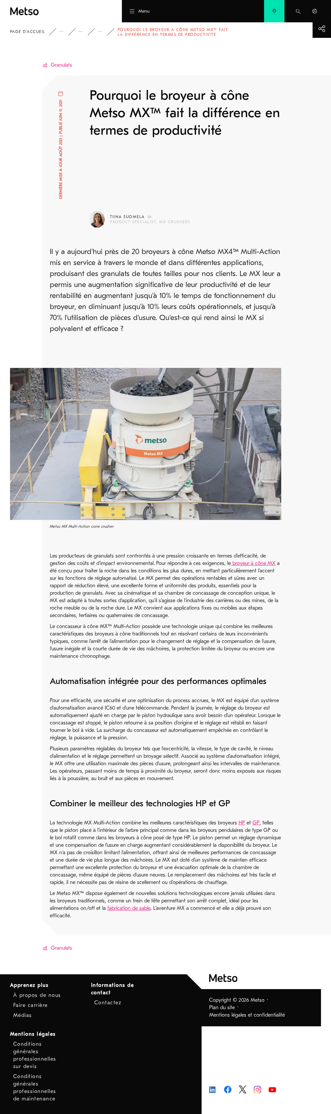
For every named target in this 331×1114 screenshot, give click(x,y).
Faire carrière (30, 1005)
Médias (22, 1015)
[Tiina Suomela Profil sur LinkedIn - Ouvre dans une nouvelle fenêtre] (150, 216)
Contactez (108, 1003)
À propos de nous (37, 995)
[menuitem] (274, 11)
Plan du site (222, 1007)
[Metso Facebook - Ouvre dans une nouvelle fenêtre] (227, 1089)
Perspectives (66, 32)
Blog (85, 32)
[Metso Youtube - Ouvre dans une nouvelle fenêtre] (272, 1089)
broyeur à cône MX (253, 563)
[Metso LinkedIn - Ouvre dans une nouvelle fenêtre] (213, 1089)
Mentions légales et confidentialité (247, 1015)
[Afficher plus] (322, 28)
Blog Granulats (104, 32)
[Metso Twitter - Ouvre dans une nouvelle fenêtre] (242, 1089)
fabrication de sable (129, 908)
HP (242, 823)
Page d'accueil (28, 31)
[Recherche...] (298, 11)
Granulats (61, 65)
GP (256, 823)
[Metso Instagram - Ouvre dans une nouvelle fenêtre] (257, 1089)
